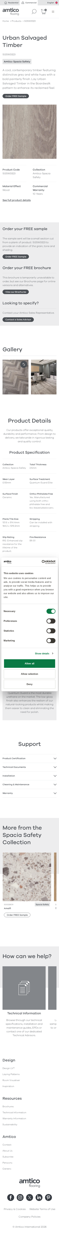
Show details (42, 653)
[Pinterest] (48, 1197)
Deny (29, 684)
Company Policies (29, 1217)
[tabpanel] (29, 758)
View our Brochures (15, 291)
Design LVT (9, 1068)
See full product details (17, 200)
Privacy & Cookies (15, 1209)
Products (16, 21)
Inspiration (8, 1086)
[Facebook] (10, 1197)
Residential (13, 2)
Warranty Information (14, 1118)
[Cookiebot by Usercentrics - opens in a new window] (42, 562)
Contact (7, 1144)
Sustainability (10, 1124)
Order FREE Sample (15, 96)
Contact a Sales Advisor (18, 319)
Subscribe (8, 1156)
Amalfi (7, 908)
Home (6, 21)
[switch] (50, 621)
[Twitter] (29, 1197)
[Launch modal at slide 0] (23, 364)
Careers (7, 1168)
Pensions (7, 1162)
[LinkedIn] (39, 1197)
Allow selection (29, 674)
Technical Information (14, 1112)
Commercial (31, 2)
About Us (7, 1150)
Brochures (8, 1106)
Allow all (29, 663)
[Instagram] (20, 1197)
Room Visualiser (11, 1080)
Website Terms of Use (42, 1209)
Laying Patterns (11, 1074)
